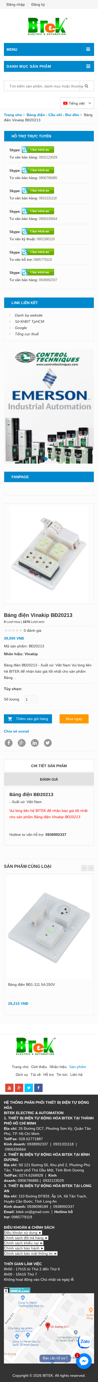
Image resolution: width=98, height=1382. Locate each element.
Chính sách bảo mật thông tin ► (30, 1253)
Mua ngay (74, 719)
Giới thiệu (39, 1067)
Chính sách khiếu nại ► (23, 1243)
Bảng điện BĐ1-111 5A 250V (31, 984)
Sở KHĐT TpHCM (29, 321)
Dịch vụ (22, 1074)
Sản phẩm (77, 1067)
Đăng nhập (16, 4)
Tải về (36, 1074)
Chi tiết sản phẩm (49, 766)
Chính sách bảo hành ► (24, 1248)
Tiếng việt (77, 103)
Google (21, 328)
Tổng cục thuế (27, 334)
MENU (12, 49)
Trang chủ (13, 115)
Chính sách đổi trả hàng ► (26, 1238)
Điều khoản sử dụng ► (23, 1232)
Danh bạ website (29, 315)
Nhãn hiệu (58, 1067)
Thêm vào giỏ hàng (32, 719)
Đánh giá (49, 779)
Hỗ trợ (48, 1074)
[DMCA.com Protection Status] (17, 1290)
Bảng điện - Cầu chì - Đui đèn (53, 115)
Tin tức (62, 1074)
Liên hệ (76, 1074)
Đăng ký (38, 4)
